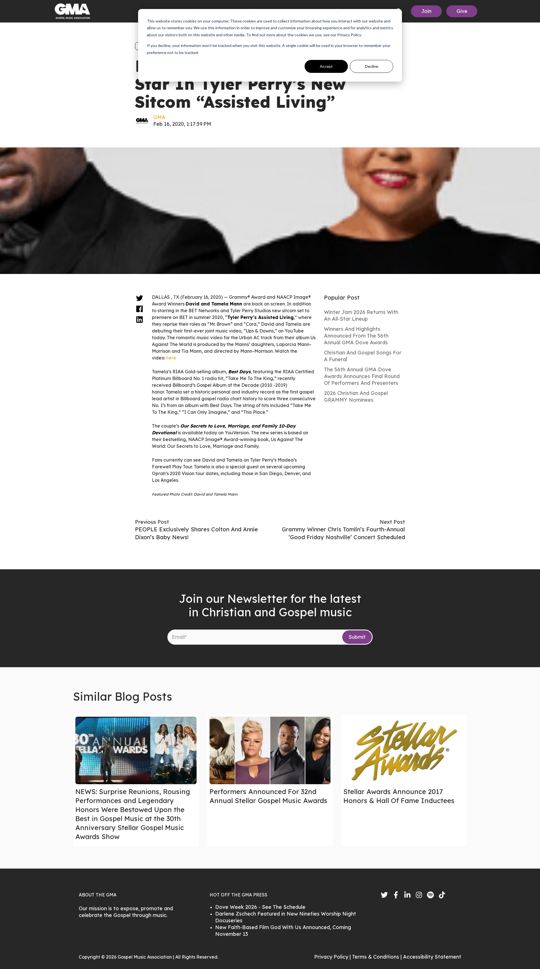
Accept (326, 66)
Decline (371, 66)
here (171, 358)
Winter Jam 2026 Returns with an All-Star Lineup (361, 315)
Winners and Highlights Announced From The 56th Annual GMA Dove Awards (356, 336)
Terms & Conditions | (377, 957)
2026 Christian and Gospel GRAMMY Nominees (356, 396)
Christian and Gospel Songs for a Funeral (362, 356)
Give (461, 11)
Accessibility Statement (432, 957)
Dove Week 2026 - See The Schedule (260, 907)
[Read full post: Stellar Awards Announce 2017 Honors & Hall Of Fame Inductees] (404, 750)
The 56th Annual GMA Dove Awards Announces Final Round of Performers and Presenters (362, 376)
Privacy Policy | (333, 957)
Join (426, 11)
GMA (159, 117)
